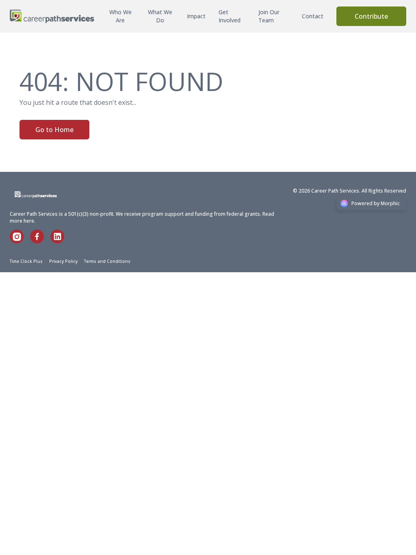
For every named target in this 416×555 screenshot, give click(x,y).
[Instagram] (20, 240)
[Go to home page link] (45, 194)
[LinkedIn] (60, 240)
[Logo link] (52, 16)
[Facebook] (40, 240)
